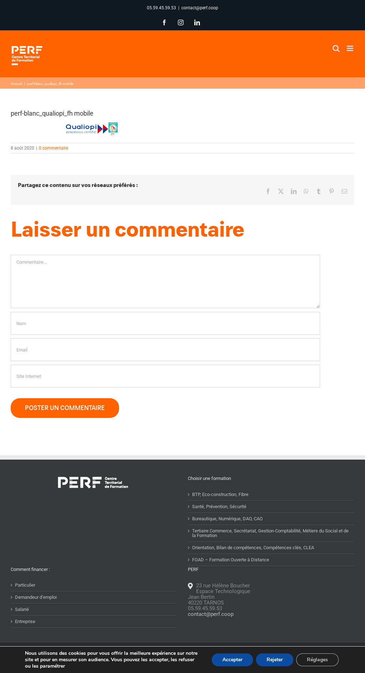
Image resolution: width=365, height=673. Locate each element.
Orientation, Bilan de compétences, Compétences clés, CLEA (253, 547)
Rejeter (275, 659)
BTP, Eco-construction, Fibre (220, 494)
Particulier (25, 585)
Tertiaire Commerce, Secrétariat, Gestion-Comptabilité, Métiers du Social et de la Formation (270, 533)
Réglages (317, 659)
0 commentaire (53, 148)
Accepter (232, 659)
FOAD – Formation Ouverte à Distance (230, 559)
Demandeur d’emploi (36, 597)
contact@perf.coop (199, 7)
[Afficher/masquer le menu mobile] (350, 48)
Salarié (22, 609)
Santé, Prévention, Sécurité (219, 506)
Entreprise (25, 621)
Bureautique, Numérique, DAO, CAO (227, 518)
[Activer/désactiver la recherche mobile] (336, 48)
